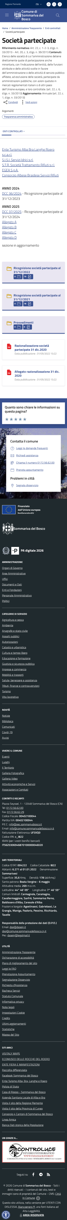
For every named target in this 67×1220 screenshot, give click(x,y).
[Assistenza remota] (38, 1198)
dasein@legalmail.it (18, 935)
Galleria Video (10, 779)
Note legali (8, 1007)
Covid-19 (7, 732)
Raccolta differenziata (14, 1070)
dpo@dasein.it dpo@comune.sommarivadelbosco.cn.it (24, 929)
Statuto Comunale (12, 996)
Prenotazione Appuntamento (18, 974)
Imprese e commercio (14, 669)
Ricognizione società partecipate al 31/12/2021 (37, 297)
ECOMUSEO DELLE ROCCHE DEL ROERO (26, 1059)
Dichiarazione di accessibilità (18, 958)
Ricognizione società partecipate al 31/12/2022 (37, 270)
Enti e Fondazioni (12, 590)
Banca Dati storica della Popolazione (22, 1125)
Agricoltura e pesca (13, 620)
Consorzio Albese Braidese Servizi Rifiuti (30, 175)
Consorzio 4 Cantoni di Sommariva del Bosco (27, 1114)
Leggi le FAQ (9, 969)
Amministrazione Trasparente (27, 28)
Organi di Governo (12, 568)
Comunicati (8, 727)
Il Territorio (8, 768)
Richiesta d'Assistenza (14, 985)
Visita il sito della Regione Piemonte (22, 1103)
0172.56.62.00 (14, 808)
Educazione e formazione (16, 658)
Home (5, 28)
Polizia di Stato (10, 1086)
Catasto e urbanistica (14, 647)
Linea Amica (9, 1119)
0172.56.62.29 (15, 812)
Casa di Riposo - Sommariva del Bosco (24, 1092)
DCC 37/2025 (11, 211)
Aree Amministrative (14, 573)
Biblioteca (7, 721)
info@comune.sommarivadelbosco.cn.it (32, 828)
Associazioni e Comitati (15, 790)
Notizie (6, 716)
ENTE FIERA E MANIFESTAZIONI (21, 1064)
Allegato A (9, 222)
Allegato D (9, 237)
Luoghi (6, 762)
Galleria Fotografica (13, 773)
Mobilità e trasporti (13, 675)
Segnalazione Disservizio (16, 980)
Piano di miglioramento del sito (19, 963)
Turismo (6, 691)
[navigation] (7, 15)
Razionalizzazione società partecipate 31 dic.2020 (32, 347)
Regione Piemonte (13, 4)
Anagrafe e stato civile (15, 631)
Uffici (5, 579)
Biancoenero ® (26, 1207)
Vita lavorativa (10, 697)
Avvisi (5, 738)
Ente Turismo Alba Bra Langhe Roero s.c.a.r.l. (28, 152)
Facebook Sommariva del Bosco (20, 1075)
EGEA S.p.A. (10, 170)
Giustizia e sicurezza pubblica (18, 664)
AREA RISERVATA (33, 1215)
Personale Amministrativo (17, 595)
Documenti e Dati (12, 584)
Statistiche (8, 1029)
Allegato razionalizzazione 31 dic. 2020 (37, 373)
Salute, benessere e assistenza (19, 680)
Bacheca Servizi (11, 991)
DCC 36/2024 (11, 193)
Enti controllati (52, 28)
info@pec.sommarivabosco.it (25, 824)
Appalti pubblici (10, 636)
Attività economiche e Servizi (18, 784)
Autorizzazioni (10, 642)
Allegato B (9, 227)
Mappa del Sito (10, 1035)
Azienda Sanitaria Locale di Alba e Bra (23, 1097)
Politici (5, 601)
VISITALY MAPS (11, 1053)
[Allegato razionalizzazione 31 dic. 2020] (9, 372)
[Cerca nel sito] (58, 15)
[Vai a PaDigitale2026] (23, 550)
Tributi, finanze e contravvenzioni (20, 686)
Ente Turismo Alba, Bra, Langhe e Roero (24, 1081)
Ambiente (7, 625)
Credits (6, 1018)
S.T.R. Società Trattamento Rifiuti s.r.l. (28, 165)
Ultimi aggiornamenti (14, 1024)
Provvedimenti (24, 322)
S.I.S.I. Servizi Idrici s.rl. (17, 159)
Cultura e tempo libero (14, 653)
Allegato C (9, 232)
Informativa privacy (13, 1002)
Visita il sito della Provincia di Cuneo (22, 1108)
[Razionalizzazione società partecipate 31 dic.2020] (9, 346)
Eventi (5, 757)
